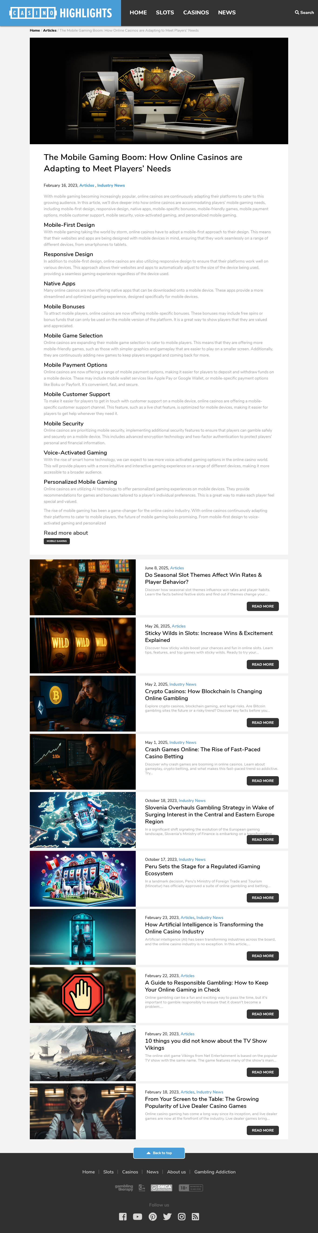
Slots (165, 13)
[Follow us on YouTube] (137, 1217)
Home (138, 13)
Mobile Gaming (57, 541)
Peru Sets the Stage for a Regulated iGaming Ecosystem (202, 869)
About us (176, 1172)
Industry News (111, 185)
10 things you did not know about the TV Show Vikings (206, 1044)
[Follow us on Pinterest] (152, 1217)
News (227, 13)
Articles (50, 30)
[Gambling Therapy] (124, 1187)
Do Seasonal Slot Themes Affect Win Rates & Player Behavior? (203, 578)
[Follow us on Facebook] (122, 1217)
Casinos (196, 13)
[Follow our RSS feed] (195, 1217)
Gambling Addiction (215, 1172)
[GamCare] (142, 1187)
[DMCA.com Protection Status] (161, 1187)
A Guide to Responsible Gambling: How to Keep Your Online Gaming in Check (206, 986)
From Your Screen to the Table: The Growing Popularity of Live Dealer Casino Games (202, 1102)
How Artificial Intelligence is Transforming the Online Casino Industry (204, 928)
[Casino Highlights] (60, 13)
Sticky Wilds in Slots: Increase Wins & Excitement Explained (209, 636)
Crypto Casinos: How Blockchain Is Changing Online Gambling (203, 694)
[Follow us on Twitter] (167, 1217)
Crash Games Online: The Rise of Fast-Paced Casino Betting (202, 752)
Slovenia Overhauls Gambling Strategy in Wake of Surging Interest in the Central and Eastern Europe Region (209, 814)
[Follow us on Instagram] (181, 1217)
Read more (263, 606)
